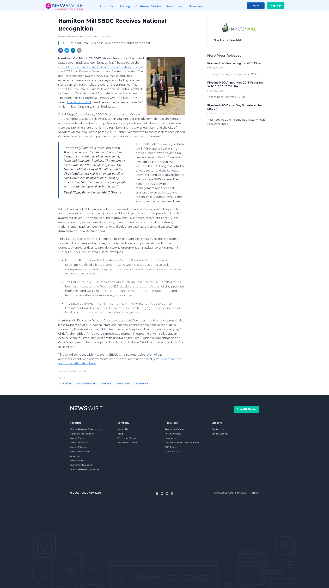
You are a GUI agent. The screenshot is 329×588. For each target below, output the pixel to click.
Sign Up (276, 5)
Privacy (241, 493)
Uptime (254, 493)
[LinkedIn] (167, 493)
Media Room (77, 460)
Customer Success (81, 464)
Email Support (220, 433)
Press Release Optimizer (84, 469)
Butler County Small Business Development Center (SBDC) (99, 67)
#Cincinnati (65, 383)
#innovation (142, 383)
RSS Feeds (170, 447)
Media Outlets (172, 451)
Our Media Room (127, 442)
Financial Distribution (82, 433)
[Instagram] (172, 493)
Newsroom (170, 438)
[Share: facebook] (61, 50)
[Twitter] (162, 493)
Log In (256, 5)
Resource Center (174, 429)
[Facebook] (157, 493)
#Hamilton (106, 383)
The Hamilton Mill (79, 102)
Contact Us (218, 429)
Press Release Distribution (85, 429)
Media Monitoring (80, 451)
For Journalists (172, 433)
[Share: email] (79, 50)
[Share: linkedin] (73, 50)
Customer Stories (127, 438)
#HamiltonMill (123, 383)
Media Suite (77, 438)
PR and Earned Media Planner (181, 442)
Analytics (75, 456)
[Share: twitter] (67, 50)
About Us (122, 429)
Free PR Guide (246, 409)
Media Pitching (78, 447)
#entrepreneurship (86, 383)
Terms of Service (223, 493)
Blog (120, 433)
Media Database (79, 442)
